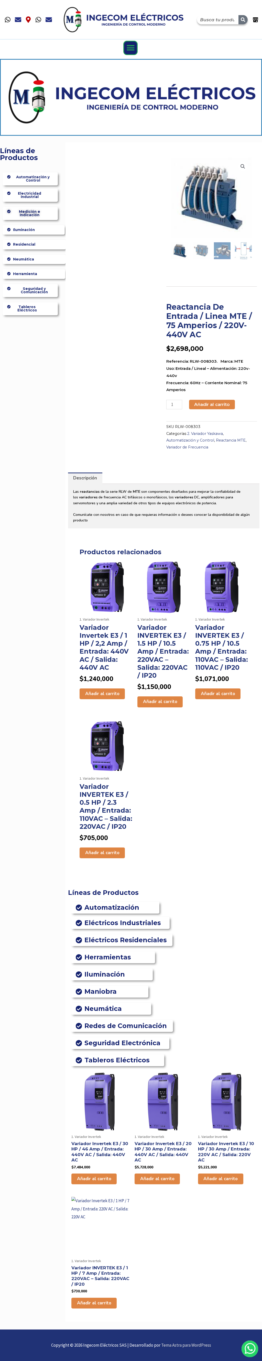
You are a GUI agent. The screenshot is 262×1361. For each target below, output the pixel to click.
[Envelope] (18, 20)
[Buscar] (243, 19)
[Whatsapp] (8, 20)
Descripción (85, 478)
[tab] (85, 478)
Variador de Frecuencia (187, 447)
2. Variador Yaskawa (205, 433)
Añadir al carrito (212, 404)
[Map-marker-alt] (28, 20)
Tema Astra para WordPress (186, 1345)
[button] (130, 48)
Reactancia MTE (231, 440)
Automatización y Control (190, 440)
